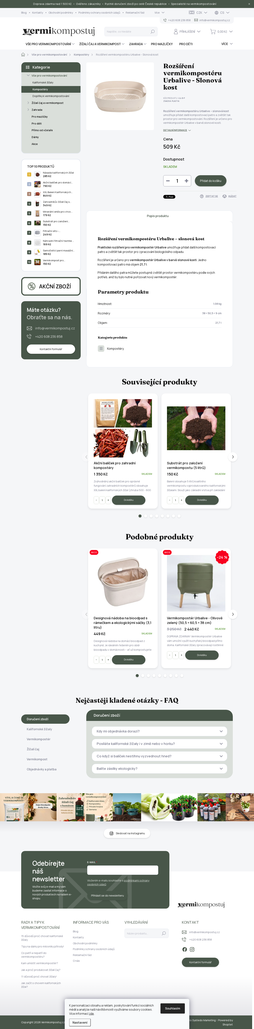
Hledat (152, 31)
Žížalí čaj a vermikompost (47, 103)
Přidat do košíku (210, 181)
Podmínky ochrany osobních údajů (99, 12)
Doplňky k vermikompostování (51, 96)
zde (91, 1014)
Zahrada (37, 109)
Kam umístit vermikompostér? (39, 963)
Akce (35, 144)
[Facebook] (184, 949)
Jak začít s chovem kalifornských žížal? (41, 984)
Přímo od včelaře (42, 130)
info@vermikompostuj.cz (55, 328)
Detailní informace (175, 130)
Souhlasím (172, 1008)
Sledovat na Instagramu (130, 833)
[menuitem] (48, 44)
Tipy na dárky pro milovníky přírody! (42, 946)
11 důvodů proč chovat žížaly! (39, 976)
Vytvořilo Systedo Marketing (198, 1020)
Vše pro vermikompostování (49, 75)
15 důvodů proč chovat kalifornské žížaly (42, 937)
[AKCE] (123, 583)
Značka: (171, 101)
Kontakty (37, 12)
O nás (76, 960)
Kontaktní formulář (51, 349)
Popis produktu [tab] (158, 216)
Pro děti (37, 123)
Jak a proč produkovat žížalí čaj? (40, 970)
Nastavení (80, 1022)
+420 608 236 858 (48, 336)
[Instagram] (192, 949)
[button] (140, 516)
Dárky (35, 137)
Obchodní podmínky (61, 12)
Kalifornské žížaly (43, 82)
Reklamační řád (135, 12)
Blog (24, 12)
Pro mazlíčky (40, 116)
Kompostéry (40, 89)
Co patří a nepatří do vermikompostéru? (33, 954)
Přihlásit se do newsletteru (107, 895)
